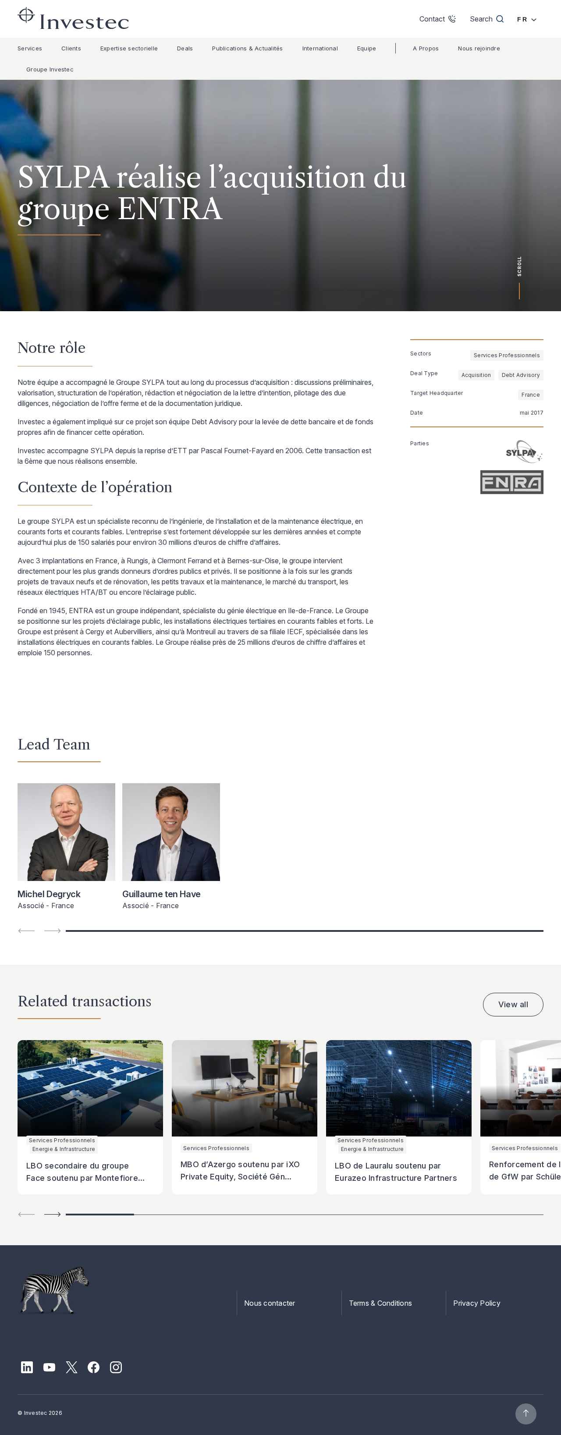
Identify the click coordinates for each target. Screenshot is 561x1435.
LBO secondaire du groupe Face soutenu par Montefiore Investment (82, 1178)
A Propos (426, 48)
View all (513, 1004)
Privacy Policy (477, 1303)
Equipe (366, 48)
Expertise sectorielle (129, 48)
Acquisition (476, 375)
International (320, 48)
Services (30, 48)
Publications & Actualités (247, 48)
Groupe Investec (50, 69)
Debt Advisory (521, 375)
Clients (71, 48)
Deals (185, 48)
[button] (52, 1214)
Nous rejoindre (479, 48)
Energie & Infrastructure (63, 1149)
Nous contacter (269, 1303)
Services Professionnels (507, 355)
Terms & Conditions (380, 1303)
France (531, 394)
